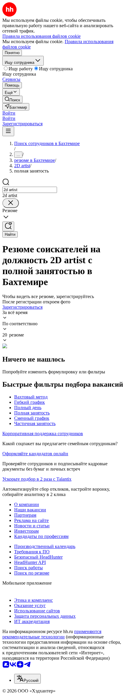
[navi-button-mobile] (8, 131)
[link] (12, 99)
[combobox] (29, 190)
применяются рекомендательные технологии (51, 634)
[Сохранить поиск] (8, 226)
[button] (8, 113)
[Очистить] (10, 203)
